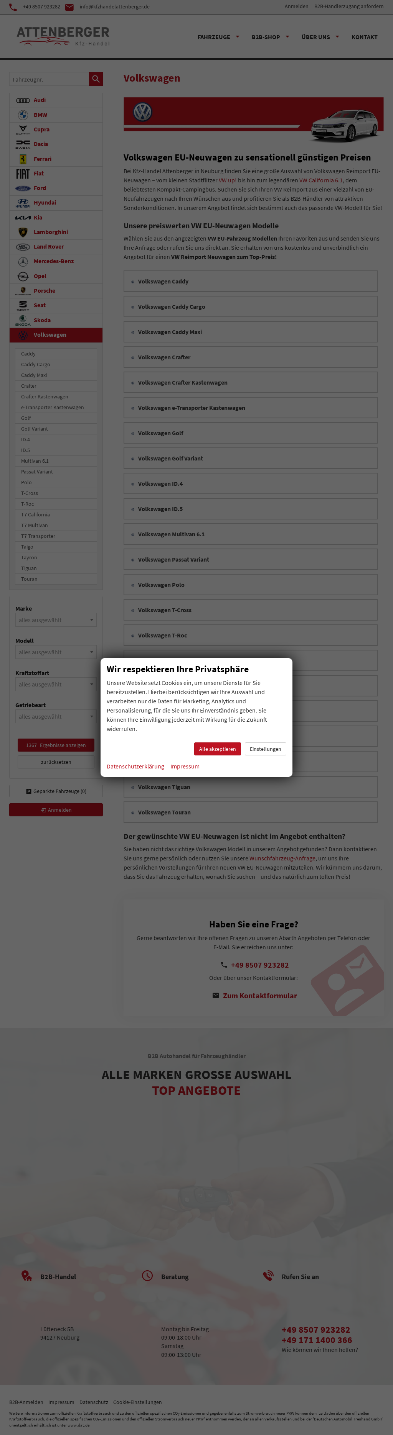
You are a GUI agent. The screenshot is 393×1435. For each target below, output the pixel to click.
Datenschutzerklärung (135, 766)
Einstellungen (265, 748)
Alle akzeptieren (217, 748)
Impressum (185, 766)
